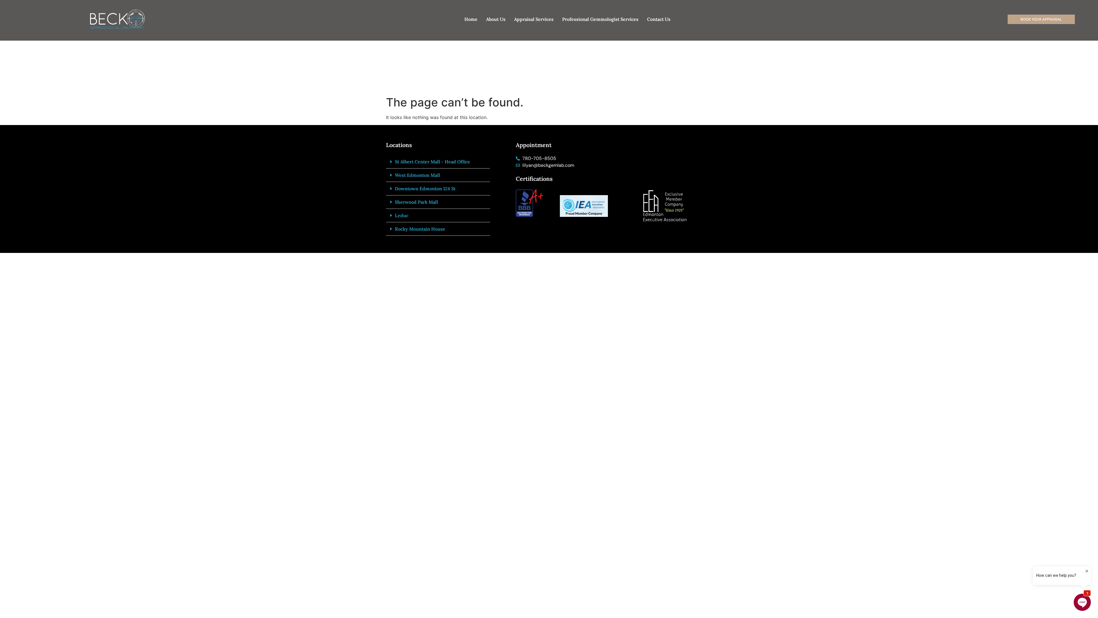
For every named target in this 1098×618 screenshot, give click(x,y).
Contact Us (659, 19)
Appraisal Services (534, 19)
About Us (496, 19)
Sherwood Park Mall (416, 202)
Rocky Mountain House (420, 229)
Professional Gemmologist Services (600, 19)
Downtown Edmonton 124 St (425, 188)
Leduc (401, 215)
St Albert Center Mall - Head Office (432, 162)
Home (471, 19)
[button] (438, 162)
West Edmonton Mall (417, 175)
